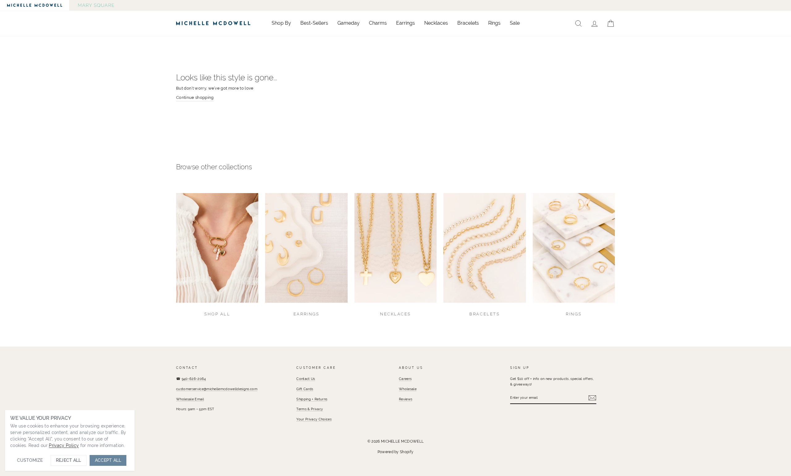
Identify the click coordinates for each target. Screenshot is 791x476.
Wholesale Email (190, 399)
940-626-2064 (194, 379)
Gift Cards (304, 389)
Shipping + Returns (311, 399)
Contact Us (305, 379)
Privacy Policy (64, 445)
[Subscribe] (592, 398)
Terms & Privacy (309, 409)
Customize (30, 460)
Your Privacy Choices (314, 419)
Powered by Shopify (396, 452)
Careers (405, 379)
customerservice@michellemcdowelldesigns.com (216, 389)
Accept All (108, 460)
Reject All (68, 460)
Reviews (405, 399)
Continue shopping (195, 97)
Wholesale (408, 389)
